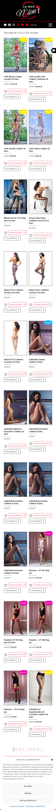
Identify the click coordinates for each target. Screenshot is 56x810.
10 (34, 749)
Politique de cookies (17, 806)
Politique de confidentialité (35, 806)
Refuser (28, 793)
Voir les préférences (28, 800)
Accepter (28, 786)
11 (38, 749)
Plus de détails (10, 97)
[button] (52, 759)
